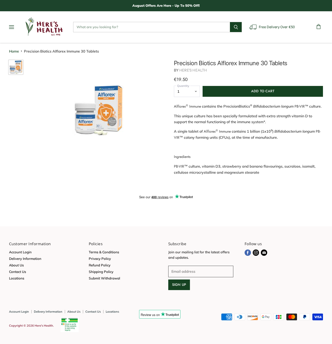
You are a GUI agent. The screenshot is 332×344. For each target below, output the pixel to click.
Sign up (179, 284)
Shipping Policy (101, 272)
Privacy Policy (100, 258)
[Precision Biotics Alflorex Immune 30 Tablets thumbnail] (16, 67)
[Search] (236, 27)
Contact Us (17, 272)
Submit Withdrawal (104, 278)
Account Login (20, 252)
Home (14, 51)
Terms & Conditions (104, 252)
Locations (16, 278)
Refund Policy (99, 265)
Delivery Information (25, 258)
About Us (16, 265)
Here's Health (193, 70)
